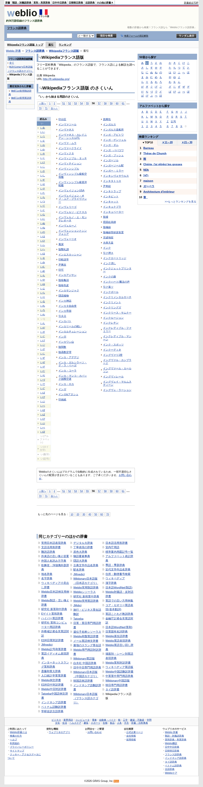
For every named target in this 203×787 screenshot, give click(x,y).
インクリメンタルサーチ (117, 297)
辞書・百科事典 (139, 723)
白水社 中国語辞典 (84, 663)
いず (42, 358)
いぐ (42, 336)
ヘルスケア (75, 723)
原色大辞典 (80, 551)
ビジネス (56, 720)
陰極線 (107, 227)
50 (95, 514)
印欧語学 (63, 259)
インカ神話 (64, 300)
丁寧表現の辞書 (83, 547)
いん (42, 323)
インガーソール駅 (113, 165)
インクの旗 (109, 276)
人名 (119, 723)
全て (11, 62)
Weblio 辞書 (13, 50)
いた (42, 193)
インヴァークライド (70, 148)
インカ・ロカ (66, 384)
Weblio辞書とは (18, 732)
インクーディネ (112, 349)
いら (42, 292)
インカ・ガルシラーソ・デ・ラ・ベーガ (72, 364)
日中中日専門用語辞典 (87, 667)
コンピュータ (82, 720)
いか (42, 149)
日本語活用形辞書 (116, 542)
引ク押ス (108, 252)
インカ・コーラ (67, 370)
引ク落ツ (108, 286)
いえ (42, 140)
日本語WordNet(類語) (118, 587)
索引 (51, 44)
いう (42, 136)
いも (42, 275)
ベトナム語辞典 (173, 765)
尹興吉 (62, 264)
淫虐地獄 (108, 237)
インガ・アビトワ (113, 134)
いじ (42, 353)
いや (42, 279)
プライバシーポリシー (22, 747)
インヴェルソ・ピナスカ (72, 212)
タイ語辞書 (112, 689)
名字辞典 (46, 578)
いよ (42, 288)
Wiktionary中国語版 (117, 680)
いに (42, 219)
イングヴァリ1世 (113, 354)
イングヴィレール (113, 376)
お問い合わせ (94, 732)
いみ (42, 262)
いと (42, 210)
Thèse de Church (155, 153)
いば (42, 392)
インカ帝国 (64, 310)
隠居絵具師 (109, 222)
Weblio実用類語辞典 (86, 587)
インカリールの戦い (70, 326)
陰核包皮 (63, 285)
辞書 (7, 2)
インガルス (109, 124)
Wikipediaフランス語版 (64, 50)
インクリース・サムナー (117, 312)
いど (42, 388)
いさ (42, 171)
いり (42, 297)
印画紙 (62, 399)
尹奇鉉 (107, 186)
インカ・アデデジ (68, 357)
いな (42, 214)
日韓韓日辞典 (76, 2)
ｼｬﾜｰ (146, 175)
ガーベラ (148, 186)
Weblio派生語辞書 (116, 636)
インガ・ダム (111, 145)
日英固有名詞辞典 (116, 631)
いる (42, 301)
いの (42, 232)
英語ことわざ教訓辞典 (119, 613)
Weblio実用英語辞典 (86, 600)
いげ (42, 340)
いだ (42, 371)
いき (42, 153)
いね (42, 227)
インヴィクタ (66, 153)
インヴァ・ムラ (67, 143)
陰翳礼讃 (63, 249)
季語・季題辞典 (115, 565)
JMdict (77, 605)
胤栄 (61, 244)
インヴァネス (66, 129)
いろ (42, 310)
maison (148, 180)
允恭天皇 (108, 242)
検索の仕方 (16, 735)
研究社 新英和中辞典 (54, 609)
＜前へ (42, 103)
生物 (105, 723)
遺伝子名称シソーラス (87, 631)
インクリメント (112, 302)
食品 (112, 723)
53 (75, 103)
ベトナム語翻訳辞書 (53, 706)
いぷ (42, 423)
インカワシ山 (66, 341)
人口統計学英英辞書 (53, 675)
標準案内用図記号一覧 (119, 551)
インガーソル (111, 160)
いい (42, 132)
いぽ (42, 431)
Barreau (148, 148)
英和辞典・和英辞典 (175, 739)
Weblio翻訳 (171, 743)
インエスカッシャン (70, 254)
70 (40, 108)
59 (111, 103)
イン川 (62, 336)
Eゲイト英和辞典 (51, 613)
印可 (61, 269)
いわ (42, 314)
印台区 (62, 119)
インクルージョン (113, 317)
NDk (146, 169)
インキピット (111, 196)
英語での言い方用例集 (119, 600)
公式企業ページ (134, 732)
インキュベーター (113, 211)
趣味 (86, 723)
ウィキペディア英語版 (119, 667)
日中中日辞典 (59, 2)
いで (42, 384)
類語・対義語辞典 (21, 2)
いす (42, 180)
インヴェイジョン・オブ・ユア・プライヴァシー (72, 198)
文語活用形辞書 (51, 547)
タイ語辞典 (171, 761)
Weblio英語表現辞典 (118, 640)
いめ (42, 271)
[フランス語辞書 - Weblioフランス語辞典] (28, 17)
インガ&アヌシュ (68, 394)
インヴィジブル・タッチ (72, 158)
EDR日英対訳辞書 (52, 640)
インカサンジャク (68, 290)
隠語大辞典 (80, 560)
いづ (42, 379)
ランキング (65, 44)
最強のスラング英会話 (87, 645)
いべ (42, 405)
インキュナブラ (112, 206)
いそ (42, 188)
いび (42, 397)
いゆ (42, 284)
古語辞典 (90, 2)
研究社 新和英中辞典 (86, 596)
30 (83, 514)
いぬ (42, 223)
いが (42, 327)
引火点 (62, 316)
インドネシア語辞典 (175, 758)
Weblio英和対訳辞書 (118, 662)
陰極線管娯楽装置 (113, 232)
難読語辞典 (48, 551)
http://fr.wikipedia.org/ (56, 79)
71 (46, 108)
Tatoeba (78, 618)
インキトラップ (112, 191)
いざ (42, 349)
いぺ (42, 427)
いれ (42, 305)
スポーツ (95, 723)
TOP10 (147, 142)
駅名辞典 (78, 569)
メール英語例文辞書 (85, 640)
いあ (42, 127)
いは (42, 236)
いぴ (42, 418)
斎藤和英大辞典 (51, 671)
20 (78, 514)
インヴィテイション (70, 163)
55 (87, 103)
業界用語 (68, 720)
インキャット (111, 201)
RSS (116, 781)
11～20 (167, 142)
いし (42, 175)
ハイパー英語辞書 (52, 618)
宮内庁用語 (112, 547)
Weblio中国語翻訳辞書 (119, 671)
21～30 (187, 142)
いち (42, 197)
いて (42, 205)
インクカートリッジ (114, 258)
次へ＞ (54, 108)
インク (107, 247)
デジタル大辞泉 (83, 542)
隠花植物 (63, 295)
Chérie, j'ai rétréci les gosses (162, 164)
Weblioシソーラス (84, 591)
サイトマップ (17, 750)
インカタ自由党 (67, 305)
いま (42, 258)
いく (42, 158)
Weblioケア (171, 773)
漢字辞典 (111, 582)
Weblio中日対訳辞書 (53, 689)
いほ (42, 253)
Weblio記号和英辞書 (53, 649)
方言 (126, 723)
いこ (42, 166)
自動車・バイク (107, 720)
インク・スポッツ (113, 344)
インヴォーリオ (67, 239)
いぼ (42, 410)
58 (105, 103)
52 (69, 103)
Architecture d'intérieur (158, 191)
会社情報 (131, 735)
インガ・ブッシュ (113, 155)
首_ (145, 197)
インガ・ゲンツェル (114, 139)
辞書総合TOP (191, 2)
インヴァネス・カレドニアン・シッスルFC (72, 136)
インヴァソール (67, 124)
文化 (57, 723)
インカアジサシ (67, 275)
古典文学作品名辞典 (85, 565)
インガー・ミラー (113, 170)
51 (63, 103)
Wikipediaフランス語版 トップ (25, 44)
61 (123, 103)
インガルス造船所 (113, 129)
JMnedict (47, 644)
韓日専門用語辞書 (116, 685)
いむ (42, 266)
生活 (64, 723)
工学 (125, 720)
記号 (173, 121)
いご (42, 345)
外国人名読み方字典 (53, 560)
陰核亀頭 (63, 280)
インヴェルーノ (67, 225)
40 (89, 514)
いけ (42, 162)
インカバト (64, 321)
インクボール (111, 292)
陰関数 (62, 347)
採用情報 (131, 739)
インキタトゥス (112, 180)
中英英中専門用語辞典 (119, 676)
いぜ (42, 362)
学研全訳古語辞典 (52, 711)
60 (117, 103)
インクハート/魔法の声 (116, 281)
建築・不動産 (137, 720)
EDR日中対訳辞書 (52, 684)
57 (99, 103)
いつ (42, 201)
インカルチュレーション (72, 331)
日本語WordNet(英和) (118, 627)
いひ (42, 240)
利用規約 (14, 743)
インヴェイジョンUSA (71, 190)
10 (72, 514)
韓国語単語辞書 (83, 680)
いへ (42, 249)
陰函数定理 (64, 352)
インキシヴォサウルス (116, 175)
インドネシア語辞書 (53, 702)
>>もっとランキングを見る (180, 201)
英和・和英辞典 (42, 2)
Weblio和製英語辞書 (86, 636)
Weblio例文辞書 (51, 680)
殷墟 (105, 216)
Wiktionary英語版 (84, 658)
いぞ (42, 366)
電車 (94, 720)
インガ (62, 389)
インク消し (109, 263)
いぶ (42, 401)
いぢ (42, 375)
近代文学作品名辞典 (117, 569)
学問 (149, 720)
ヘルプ (13, 739)
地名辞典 (46, 574)
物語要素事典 (81, 556)
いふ (42, 245)
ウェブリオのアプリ (59, 732)
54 (81, 103)
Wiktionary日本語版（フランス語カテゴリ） (85, 698)
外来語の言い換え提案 (55, 556)
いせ (42, 184)
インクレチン (111, 322)
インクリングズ (112, 307)
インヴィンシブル (68, 168)
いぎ (42, 332)
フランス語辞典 (17, 28)
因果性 (107, 119)
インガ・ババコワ (113, 150)
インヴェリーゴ (67, 206)
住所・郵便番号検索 (117, 574)
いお (42, 145)
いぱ (42, 414)
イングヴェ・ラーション (117, 390)
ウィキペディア (115, 578)
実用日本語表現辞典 (53, 542)
